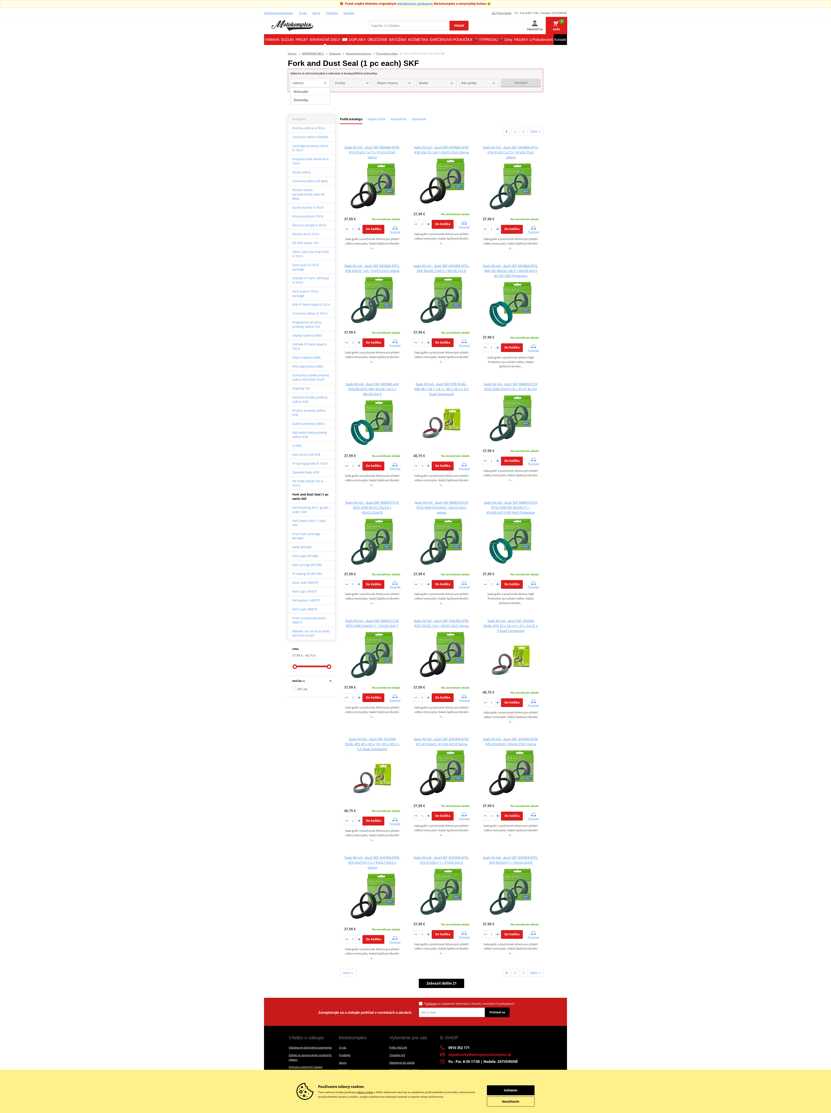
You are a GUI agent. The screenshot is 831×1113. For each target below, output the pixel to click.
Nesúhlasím (510, 1101)
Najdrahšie (399, 119)
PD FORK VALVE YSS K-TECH (308, 483)
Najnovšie (419, 119)
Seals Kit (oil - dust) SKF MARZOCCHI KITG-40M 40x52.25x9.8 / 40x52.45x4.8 (372, 507)
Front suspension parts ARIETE (309, 620)
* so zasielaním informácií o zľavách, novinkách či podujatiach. (469, 1004)
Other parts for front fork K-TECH (310, 254)
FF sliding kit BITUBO (307, 574)
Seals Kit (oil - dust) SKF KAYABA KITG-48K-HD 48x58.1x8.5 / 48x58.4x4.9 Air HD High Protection (510, 271)
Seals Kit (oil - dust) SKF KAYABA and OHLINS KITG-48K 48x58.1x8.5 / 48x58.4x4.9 (372, 389)
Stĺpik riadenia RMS (306, 357)
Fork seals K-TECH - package (306, 293)
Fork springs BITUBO (307, 565)
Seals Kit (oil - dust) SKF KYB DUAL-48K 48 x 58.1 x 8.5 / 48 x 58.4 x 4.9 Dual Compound (441, 389)
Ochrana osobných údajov (306, 1067)
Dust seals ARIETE (305, 582)
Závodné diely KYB (305, 472)
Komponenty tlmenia (358, 53)
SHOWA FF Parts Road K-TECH (310, 346)
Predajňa (332, 13)
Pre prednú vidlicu (387, 53)
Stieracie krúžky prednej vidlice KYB (309, 399)
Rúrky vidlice (301, 172)
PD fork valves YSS (305, 243)
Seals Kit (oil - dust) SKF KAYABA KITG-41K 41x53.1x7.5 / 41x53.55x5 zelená (510, 152)
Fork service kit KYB (306, 455)
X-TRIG (297, 446)
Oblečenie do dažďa (402, 1063)
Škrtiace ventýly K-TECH (309, 225)
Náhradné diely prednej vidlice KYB (309, 434)
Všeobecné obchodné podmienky (310, 1047)
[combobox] (310, 83)
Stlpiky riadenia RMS (307, 335)
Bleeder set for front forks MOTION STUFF (311, 633)
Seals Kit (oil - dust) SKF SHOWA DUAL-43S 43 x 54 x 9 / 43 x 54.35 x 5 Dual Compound (510, 626)
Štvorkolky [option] (301, 100)
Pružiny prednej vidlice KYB (309, 412)
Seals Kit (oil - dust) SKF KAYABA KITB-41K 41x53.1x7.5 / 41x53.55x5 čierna (372, 152)
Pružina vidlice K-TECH (308, 128)
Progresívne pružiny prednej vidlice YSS (306, 324)
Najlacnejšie (376, 119)
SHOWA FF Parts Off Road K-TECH (310, 280)
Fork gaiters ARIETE (306, 600)
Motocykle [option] (301, 92)
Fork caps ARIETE (304, 591)
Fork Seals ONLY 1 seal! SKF (309, 523)
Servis (316, 13)
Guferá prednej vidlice (308, 424)
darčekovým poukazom (415, 4)
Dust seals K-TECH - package (306, 267)
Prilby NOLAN (398, 1047)
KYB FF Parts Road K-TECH (311, 304)
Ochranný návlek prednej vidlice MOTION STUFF (310, 377)
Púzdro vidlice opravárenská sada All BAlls (308, 194)
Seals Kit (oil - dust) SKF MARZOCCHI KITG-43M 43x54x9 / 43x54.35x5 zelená (441, 507)
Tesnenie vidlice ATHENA (310, 137)
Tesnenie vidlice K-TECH (309, 313)
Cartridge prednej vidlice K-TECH (310, 148)
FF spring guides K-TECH (310, 463)
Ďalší (534, 132)
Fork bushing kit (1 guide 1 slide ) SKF (311, 509)
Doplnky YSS (301, 388)
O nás (302, 13)
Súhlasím (431, 1004)
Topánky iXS (397, 1055)
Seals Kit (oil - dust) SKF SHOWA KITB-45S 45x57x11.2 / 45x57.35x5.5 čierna (372, 862)
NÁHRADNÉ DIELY (313, 53)
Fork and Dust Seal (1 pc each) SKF (310, 496)
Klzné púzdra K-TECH (307, 216)
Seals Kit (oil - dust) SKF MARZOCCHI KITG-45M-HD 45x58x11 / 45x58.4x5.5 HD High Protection (510, 507)
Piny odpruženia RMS (307, 366)
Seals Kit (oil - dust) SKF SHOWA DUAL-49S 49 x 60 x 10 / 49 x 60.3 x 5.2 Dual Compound (372, 744)
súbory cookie (364, 1092)
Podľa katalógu (351, 119)
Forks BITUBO (302, 547)
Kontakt (349, 13)
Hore (347, 973)
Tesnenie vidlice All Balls (310, 181)
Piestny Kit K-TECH (305, 234)
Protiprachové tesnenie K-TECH (311, 161)
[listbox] (310, 96)
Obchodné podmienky (278, 13)
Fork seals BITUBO (305, 556)
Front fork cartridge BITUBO (306, 536)
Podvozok (335, 53)
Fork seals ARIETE (304, 609)
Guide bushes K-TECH (308, 207)
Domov (292, 53)
